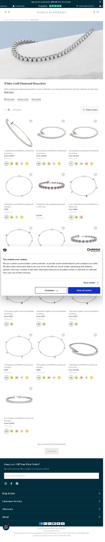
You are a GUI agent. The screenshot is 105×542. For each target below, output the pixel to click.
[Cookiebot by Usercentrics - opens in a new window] (89, 250)
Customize (49, 290)
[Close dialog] (98, 236)
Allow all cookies (84, 290)
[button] (6, 527)
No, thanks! (68, 303)
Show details (89, 283)
